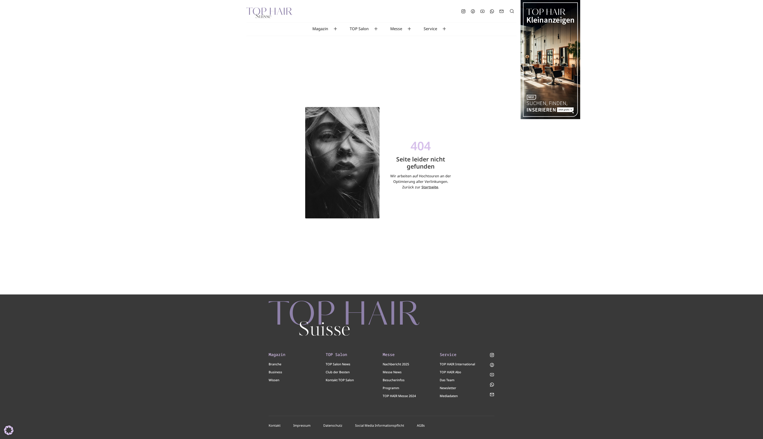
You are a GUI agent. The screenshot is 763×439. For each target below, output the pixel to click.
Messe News (392, 372)
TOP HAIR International (457, 364)
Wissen (274, 380)
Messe (396, 28)
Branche (275, 364)
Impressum (302, 425)
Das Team (447, 380)
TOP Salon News (338, 364)
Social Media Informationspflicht (379, 425)
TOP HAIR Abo (450, 372)
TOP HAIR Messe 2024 (399, 396)
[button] (8, 430)
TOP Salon (359, 28)
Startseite (429, 187)
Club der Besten (338, 372)
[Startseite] (269, 11)
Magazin (320, 28)
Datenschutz (332, 425)
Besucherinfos (394, 380)
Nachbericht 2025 (396, 364)
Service (430, 28)
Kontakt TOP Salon (340, 380)
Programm (391, 388)
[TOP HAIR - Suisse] (344, 318)
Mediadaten (449, 396)
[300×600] (550, 59)
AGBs (421, 425)
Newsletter (448, 388)
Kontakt (275, 425)
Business (275, 372)
